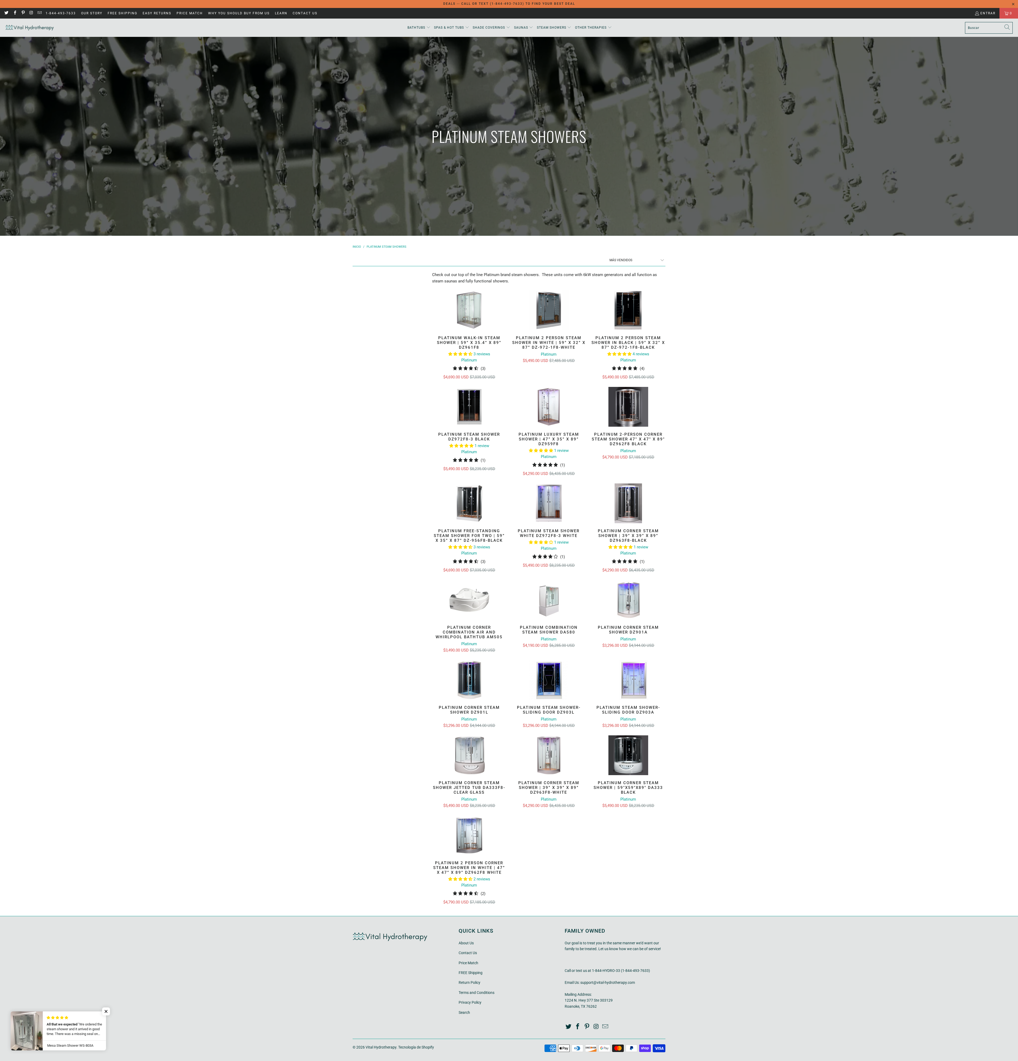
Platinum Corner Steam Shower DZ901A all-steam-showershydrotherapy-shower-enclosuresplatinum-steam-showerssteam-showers (628, 600)
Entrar (987, 13)
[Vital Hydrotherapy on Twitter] (6, 13)
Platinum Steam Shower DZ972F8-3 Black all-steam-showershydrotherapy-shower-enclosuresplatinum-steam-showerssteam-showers (469, 407)
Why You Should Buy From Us (239, 13)
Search (464, 1012)
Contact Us (305, 13)
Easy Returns (157, 13)
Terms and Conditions (476, 992)
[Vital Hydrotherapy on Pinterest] (23, 13)
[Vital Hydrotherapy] (29, 27)
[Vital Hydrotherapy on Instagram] (31, 13)
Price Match (190, 13)
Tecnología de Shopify (416, 1047)
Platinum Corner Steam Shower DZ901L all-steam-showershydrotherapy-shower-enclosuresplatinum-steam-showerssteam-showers (469, 680)
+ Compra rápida (469, 323)
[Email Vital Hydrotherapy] (39, 13)
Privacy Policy (470, 1002)
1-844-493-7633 (61, 13)
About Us (466, 943)
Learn (281, 13)
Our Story (91, 13)
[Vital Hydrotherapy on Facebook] (14, 13)
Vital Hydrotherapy (381, 1047)
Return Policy (469, 982)
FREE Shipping (122, 13)
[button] (419, 27)
